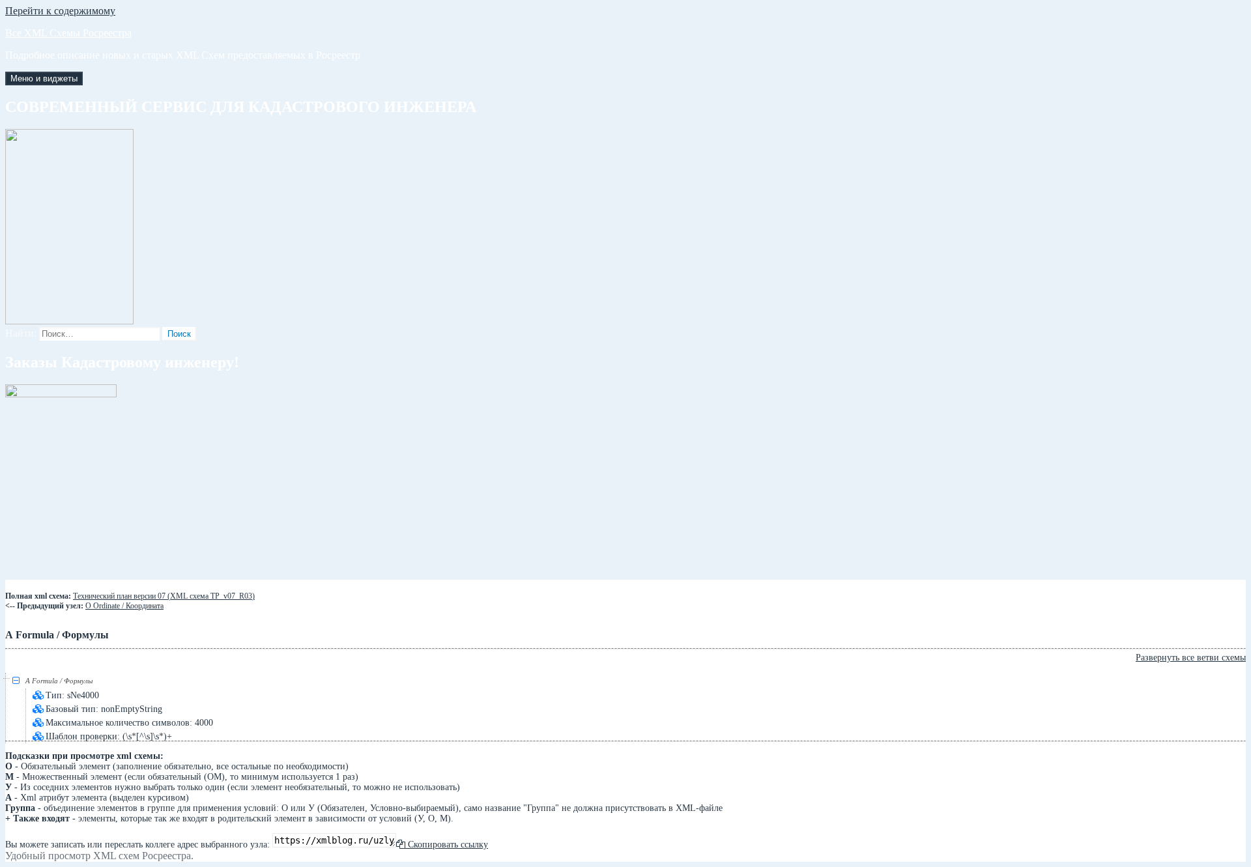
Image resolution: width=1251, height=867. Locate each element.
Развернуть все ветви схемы (1191, 657)
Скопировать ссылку (446, 844)
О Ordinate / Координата (124, 605)
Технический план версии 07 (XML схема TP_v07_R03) (164, 596)
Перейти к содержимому (60, 10)
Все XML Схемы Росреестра (68, 32)
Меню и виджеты (44, 78)
